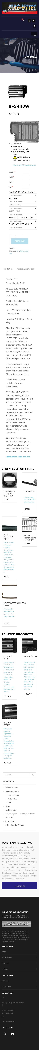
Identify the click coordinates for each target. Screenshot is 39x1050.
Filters (7, 806)
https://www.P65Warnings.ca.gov (24, 165)
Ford (17, 251)
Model (11, 177)
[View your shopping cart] (23, 20)
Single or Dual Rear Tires (21, 218)
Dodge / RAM (12, 799)
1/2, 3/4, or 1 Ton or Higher (21, 192)
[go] (33, 775)
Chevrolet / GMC (13, 795)
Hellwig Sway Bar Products (14, 825)
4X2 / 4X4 (13, 198)
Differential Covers (11, 788)
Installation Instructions (18, 457)
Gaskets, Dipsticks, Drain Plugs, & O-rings (20, 814)
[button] (24, 87)
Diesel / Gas (14, 211)
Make (11, 182)
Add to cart (19, 241)
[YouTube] (29, 20)
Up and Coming (10, 821)
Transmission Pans (12, 791)
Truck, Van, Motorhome (20, 224)
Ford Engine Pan (11, 810)
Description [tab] (8, 269)
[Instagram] (33, 20)
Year (11, 187)
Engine (11, 172)
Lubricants (9, 817)
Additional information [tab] (25, 269)
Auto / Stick (15, 205)
